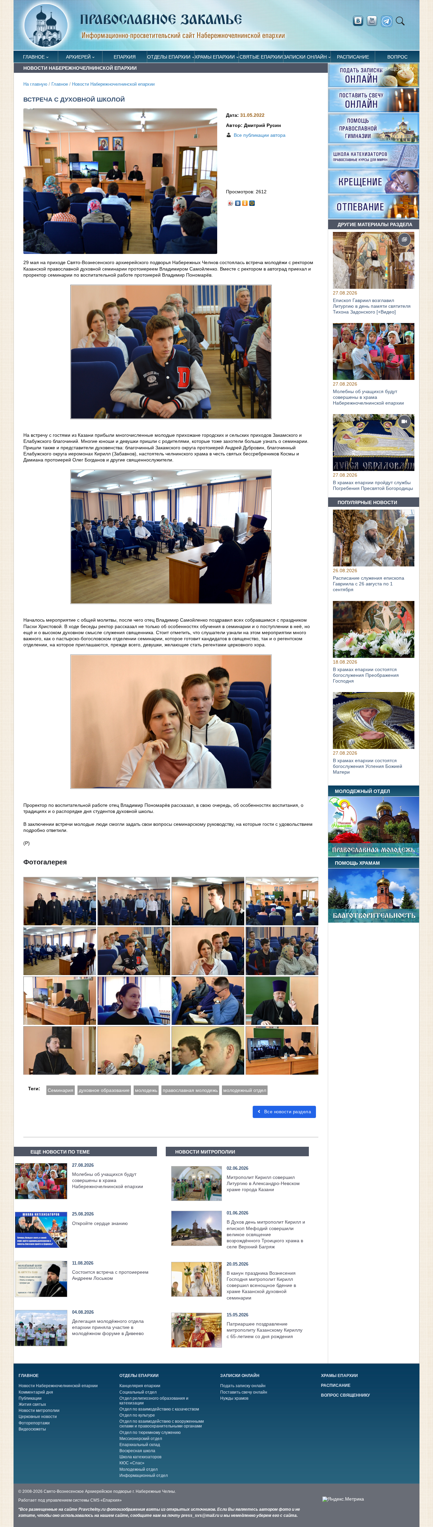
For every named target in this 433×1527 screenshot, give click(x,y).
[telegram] (388, 21)
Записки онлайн (305, 57)
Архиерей (78, 57)
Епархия (125, 57)
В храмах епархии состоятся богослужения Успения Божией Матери (367, 766)
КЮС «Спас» (131, 1463)
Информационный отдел (143, 1475)
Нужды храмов (234, 1398)
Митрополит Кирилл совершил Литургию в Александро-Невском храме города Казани (263, 1183)
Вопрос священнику (397, 58)
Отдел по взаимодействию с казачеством (159, 1409)
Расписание (353, 57)
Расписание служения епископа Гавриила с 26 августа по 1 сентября (368, 584)
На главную (35, 84)
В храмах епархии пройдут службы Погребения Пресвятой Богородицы (373, 485)
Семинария (60, 1090)
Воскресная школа (137, 1450)
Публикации (30, 1398)
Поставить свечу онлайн (243, 1392)
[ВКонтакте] (238, 201)
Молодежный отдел (138, 1469)
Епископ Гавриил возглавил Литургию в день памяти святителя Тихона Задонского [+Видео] (372, 306)
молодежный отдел (244, 1090)
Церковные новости (38, 1416)
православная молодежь (190, 1090)
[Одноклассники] (245, 201)
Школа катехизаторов (140, 1457)
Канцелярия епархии (139, 1385)
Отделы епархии (168, 57)
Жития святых (32, 1404)
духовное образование (104, 1090)
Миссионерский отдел (140, 1438)
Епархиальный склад (139, 1444)
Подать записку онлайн (243, 1385)
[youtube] (374, 21)
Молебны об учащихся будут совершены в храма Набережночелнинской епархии (107, 1180)
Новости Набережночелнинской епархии (113, 84)
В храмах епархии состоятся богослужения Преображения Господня (366, 675)
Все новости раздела (287, 1111)
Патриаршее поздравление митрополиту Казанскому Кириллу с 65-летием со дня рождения (264, 1330)
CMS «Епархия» (106, 1500)
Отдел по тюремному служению (150, 1432)
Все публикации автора (260, 135)
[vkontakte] (358, 21)
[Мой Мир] (252, 201)
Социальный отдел (138, 1392)
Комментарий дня (36, 1392)
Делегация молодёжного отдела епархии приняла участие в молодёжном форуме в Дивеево (108, 1327)
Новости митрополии (39, 1410)
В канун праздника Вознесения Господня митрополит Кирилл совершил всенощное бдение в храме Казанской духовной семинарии (261, 1285)
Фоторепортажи (34, 1423)
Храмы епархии (215, 57)
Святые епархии (261, 57)
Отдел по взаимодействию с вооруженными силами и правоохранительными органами (161, 1423)
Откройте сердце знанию (100, 1223)
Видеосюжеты (32, 1429)
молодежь (146, 1090)
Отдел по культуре (137, 1415)
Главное (34, 57)
